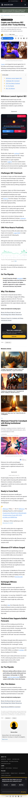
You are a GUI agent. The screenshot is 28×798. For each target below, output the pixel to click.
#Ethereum (21, 509)
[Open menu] (25, 4)
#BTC (17, 515)
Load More (14, 747)
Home (2, 15)
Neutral (21, 785)
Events (2, 768)
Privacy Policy (14, 773)
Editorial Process (13, 761)
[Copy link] (26, 38)
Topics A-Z (15, 768)
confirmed (16, 153)
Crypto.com (8, 342)
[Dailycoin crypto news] (7, 5)
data (9, 605)
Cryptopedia (8, 768)
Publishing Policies (5, 763)
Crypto (3, 64)
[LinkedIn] (14, 1)
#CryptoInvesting (7, 515)
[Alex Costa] (2, 35)
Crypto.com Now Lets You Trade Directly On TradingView (13, 413)
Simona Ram (4, 434)
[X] (18, 1)
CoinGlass (21, 650)
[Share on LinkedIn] (21, 38)
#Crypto (14, 515)
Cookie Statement (5, 773)
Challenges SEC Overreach (13, 81)
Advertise (3, 759)
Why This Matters (10, 88)
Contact (9, 759)
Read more (5, 739)
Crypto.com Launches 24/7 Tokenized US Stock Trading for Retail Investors (12, 391)
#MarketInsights (22, 513)
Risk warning (22, 773)
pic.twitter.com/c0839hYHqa (10, 517)
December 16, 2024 (8, 523)
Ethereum (5, 198)
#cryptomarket (6, 513)
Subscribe (14, 336)
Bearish (13, 785)
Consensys (23, 218)
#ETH (20, 515)
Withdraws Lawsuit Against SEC (14, 78)
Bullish (6, 785)
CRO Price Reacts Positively (13, 83)
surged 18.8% (17, 233)
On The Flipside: (10, 86)
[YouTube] (13, 1)
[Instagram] (16, 1)
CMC (15, 261)
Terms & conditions (6, 775)
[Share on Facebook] (18, 38)
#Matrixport (6, 509)
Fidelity (14, 718)
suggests (9, 161)
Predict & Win (21, 116)
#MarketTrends (14, 513)
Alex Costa (12, 34)
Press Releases (4, 761)
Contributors (15, 759)
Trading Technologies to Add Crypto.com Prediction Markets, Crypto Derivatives (12, 370)
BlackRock (8, 718)
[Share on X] (16, 38)
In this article (5, 74)
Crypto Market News (6, 15)
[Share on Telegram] (24, 38)
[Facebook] (11, 1)
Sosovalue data (19, 576)
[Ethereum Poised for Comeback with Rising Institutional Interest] (14, 725)
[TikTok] (9, 1)
